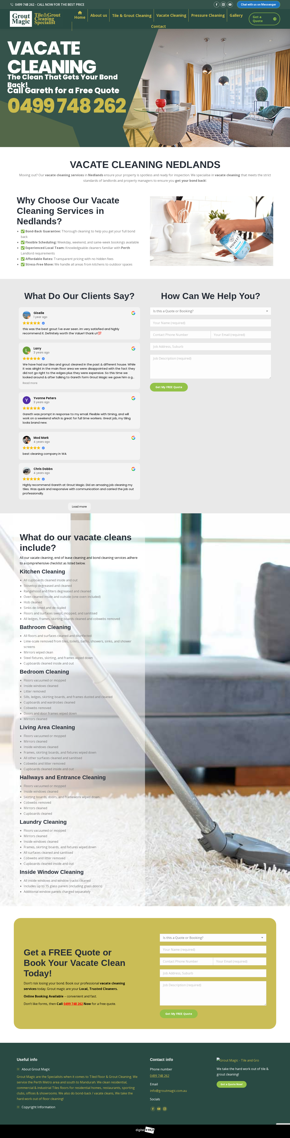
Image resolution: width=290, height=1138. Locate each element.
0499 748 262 (66, 106)
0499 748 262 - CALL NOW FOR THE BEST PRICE (49, 4)
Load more (79, 507)
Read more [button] (30, 383)
